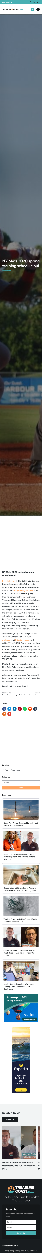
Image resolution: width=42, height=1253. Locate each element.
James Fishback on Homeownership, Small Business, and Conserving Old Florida (19, 952)
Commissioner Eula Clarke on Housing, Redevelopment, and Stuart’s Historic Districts (20, 856)
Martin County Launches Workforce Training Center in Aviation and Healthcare (18, 986)
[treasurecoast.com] (38, 9)
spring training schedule (22, 590)
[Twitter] (37, 2)
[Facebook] (30, 2)
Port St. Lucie (8, 581)
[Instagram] (33, 2)
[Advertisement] (21, 545)
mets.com (6, 640)
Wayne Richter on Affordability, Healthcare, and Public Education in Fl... (18, 1165)
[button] (4, 709)
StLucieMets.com (22, 640)
